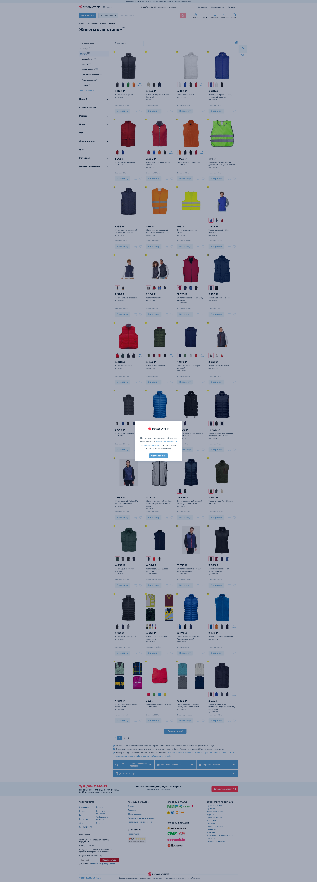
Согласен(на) (158, 456)
